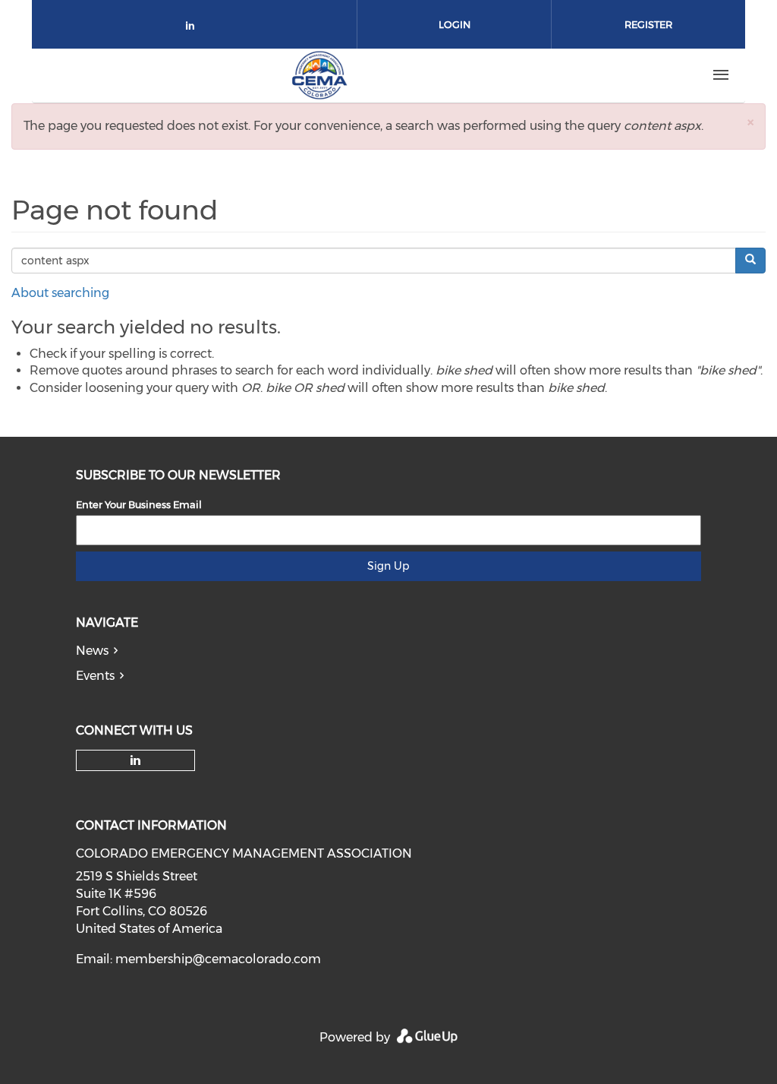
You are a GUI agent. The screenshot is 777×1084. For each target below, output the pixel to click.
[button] (750, 122)
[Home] (319, 75)
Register (648, 24)
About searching (60, 293)
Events (95, 675)
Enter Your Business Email (139, 504)
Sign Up (388, 566)
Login (454, 24)
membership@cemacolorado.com (218, 959)
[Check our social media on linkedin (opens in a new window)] (194, 28)
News (92, 650)
